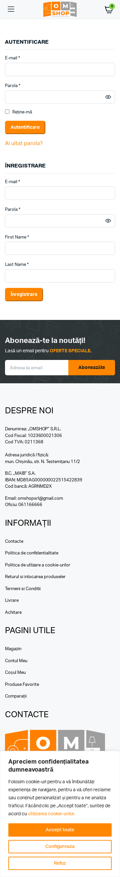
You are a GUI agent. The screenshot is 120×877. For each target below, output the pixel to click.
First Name (17, 237)
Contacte (14, 541)
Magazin (13, 649)
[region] (60, 814)
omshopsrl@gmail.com (40, 498)
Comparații (16, 696)
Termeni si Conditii (23, 589)
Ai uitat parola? (24, 143)
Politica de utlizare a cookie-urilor (37, 565)
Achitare (13, 612)
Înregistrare (24, 294)
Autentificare (25, 127)
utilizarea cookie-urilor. (51, 814)
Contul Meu (16, 661)
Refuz (60, 863)
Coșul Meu (15, 673)
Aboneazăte (91, 367)
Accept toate (60, 830)
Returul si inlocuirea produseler (35, 577)
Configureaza (60, 846)
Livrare (12, 600)
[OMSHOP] (60, 9)
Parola (12, 85)
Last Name (17, 265)
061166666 (30, 505)
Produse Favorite (22, 685)
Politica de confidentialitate (31, 553)
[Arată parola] (108, 97)
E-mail (12, 57)
